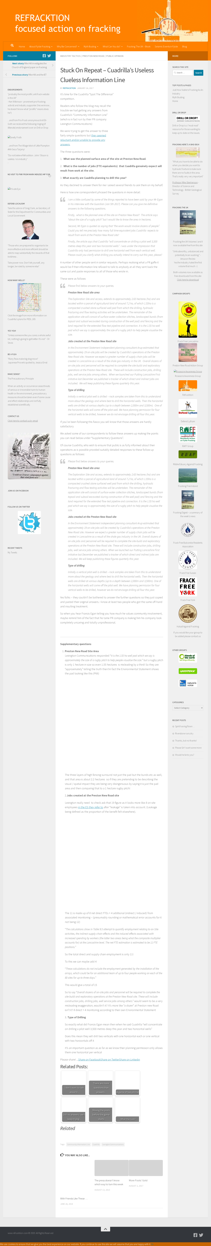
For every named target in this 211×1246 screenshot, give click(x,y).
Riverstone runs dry (184, 733)
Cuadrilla (96, 1144)
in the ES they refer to (90, 807)
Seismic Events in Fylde (166, 46)
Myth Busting (90, 46)
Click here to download (188, 279)
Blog (184, 46)
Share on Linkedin (129, 1059)
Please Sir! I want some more (188, 747)
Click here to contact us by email (23, 420)
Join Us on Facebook (18, 490)
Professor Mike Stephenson (185, 182)
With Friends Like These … (74, 1198)
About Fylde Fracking (39, 46)
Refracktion (69, 88)
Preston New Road (93, 55)
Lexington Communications (113, 1144)
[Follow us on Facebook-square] (44, 56)
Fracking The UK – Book (138, 46)
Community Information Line (78, 1144)
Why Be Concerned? (67, 46)
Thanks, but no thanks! (185, 740)
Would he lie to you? (184, 754)
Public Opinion (114, 55)
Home (22, 46)
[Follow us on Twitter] (49, 56)
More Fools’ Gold (138, 1180)
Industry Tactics (70, 55)
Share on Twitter (110, 1059)
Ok (152, 1244)
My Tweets (12, 552)
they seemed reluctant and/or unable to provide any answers (83, 140)
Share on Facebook (89, 1059)
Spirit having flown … (185, 726)
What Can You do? (111, 46)
